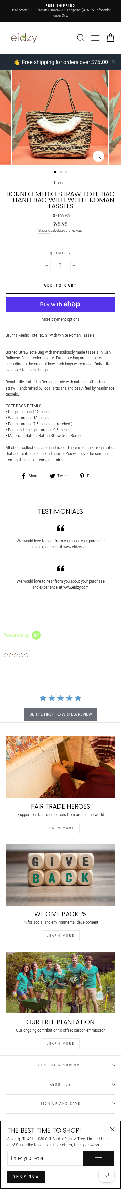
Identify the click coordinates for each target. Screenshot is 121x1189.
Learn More (61, 828)
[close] (114, 62)
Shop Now (26, 1176)
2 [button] (61, 172)
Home (59, 182)
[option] (60, 10)
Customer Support (60, 1065)
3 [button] (67, 172)
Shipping (44, 230)
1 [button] (55, 172)
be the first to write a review (60, 714)
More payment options (60, 319)
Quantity (60, 253)
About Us (60, 1084)
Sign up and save (61, 1103)
